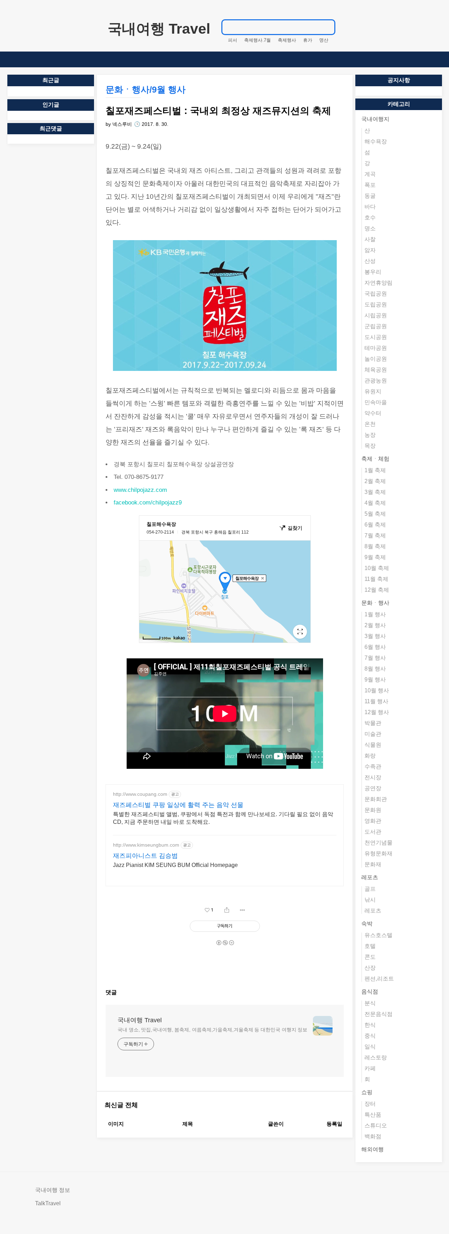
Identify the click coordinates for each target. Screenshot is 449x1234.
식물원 (372, 745)
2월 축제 (375, 481)
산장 (370, 968)
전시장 (372, 777)
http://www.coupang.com (140, 794)
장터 (370, 1104)
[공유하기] (226, 910)
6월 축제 (375, 525)
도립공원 (375, 304)
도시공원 (375, 337)
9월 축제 (375, 557)
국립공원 (375, 294)
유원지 (372, 391)
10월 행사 (376, 690)
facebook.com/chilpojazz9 (148, 502)
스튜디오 (375, 1125)
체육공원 (375, 370)
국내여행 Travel (159, 29)
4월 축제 (375, 503)
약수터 (372, 413)
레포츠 (369, 877)
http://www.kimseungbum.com (146, 845)
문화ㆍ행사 (375, 603)
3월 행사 (375, 636)
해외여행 (372, 1149)
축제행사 (287, 40)
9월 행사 (375, 680)
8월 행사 (375, 669)
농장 (370, 435)
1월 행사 (375, 614)
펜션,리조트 (379, 979)
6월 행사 (375, 647)
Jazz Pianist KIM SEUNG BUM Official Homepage (175, 865)
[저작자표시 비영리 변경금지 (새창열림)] (224, 942)
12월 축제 (376, 590)
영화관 (372, 821)
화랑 (370, 756)
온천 (370, 424)
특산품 (372, 1115)
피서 (232, 40)
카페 (370, 1068)
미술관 (372, 734)
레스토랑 (375, 1057)
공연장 (372, 788)
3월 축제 (375, 492)
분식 (370, 1003)
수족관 (372, 766)
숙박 (367, 924)
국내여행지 (375, 119)
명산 (323, 40)
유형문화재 (378, 853)
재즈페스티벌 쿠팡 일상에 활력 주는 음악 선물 (178, 804)
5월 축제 (375, 514)
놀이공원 (375, 359)
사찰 (370, 239)
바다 (370, 207)
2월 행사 (375, 625)
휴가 (307, 40)
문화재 (372, 864)
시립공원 (375, 315)
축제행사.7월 (257, 40)
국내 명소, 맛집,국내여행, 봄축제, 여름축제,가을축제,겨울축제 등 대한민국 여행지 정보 (212, 1029)
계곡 (370, 174)
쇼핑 (367, 1092)
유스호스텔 (378, 935)
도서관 (372, 832)
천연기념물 (378, 843)
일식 (370, 1047)
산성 (370, 261)
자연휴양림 (378, 283)
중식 (370, 1036)
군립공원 (375, 326)
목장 (370, 446)
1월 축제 (375, 470)
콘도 (370, 957)
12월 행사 (376, 712)
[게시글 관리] (242, 910)
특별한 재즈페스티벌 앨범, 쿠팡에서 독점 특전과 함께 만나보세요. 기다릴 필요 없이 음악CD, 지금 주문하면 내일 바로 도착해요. (223, 818)
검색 (326, 27)
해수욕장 (375, 141)
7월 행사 (375, 658)
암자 (370, 250)
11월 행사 (376, 701)
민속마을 (375, 402)
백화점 (372, 1136)
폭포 (370, 185)
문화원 (372, 810)
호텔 (370, 946)
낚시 (370, 900)
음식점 (369, 992)
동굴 (370, 196)
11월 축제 (376, 579)
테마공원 (375, 348)
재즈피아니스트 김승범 (145, 855)
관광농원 (375, 381)
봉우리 (372, 272)
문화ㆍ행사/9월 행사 (146, 89)
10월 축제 (376, 568)
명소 (370, 228)
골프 (370, 889)
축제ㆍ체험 (375, 459)
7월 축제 (375, 535)
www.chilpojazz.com (140, 490)
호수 (370, 218)
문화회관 (375, 799)
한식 (370, 1025)
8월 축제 (375, 546)
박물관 (372, 723)
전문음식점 (378, 1014)
